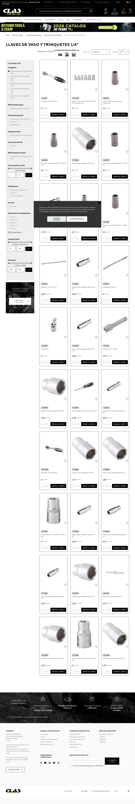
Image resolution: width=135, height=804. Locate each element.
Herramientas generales (77, 737)
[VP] (67, 55)
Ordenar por (87, 52)
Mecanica (73, 742)
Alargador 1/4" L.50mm (110, 349)
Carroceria (73, 747)
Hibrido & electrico (76, 744)
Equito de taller (75, 734)
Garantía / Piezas (123, 12)
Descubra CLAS (48, 2)
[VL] (74, 55)
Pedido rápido (106, 12)
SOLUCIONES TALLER (17, 35)
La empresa (44, 734)
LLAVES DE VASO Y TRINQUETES (53, 35)
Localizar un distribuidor (103, 2)
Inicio (8, 35)
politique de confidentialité (94, 766)
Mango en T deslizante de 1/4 (112, 596)
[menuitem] (14, 20)
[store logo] (12, 12)
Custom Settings (77, 219)
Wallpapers (102, 739)
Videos (42, 737)
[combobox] (64, 11)
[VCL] (60, 55)
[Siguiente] (127, 51)
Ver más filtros (16, 232)
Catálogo (102, 737)
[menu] (67, 20)
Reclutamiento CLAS (46, 744)
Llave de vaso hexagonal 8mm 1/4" (114, 472)
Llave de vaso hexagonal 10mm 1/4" (83, 163)
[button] (129, 2)
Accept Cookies (56, 219)
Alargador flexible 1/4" (110, 287)
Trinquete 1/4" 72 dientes (49, 101)
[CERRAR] (99, 203)
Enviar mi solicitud (20, 301)
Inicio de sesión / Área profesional (114, 13)
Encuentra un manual (106, 734)
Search (28, 175)
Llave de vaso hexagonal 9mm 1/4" (114, 658)
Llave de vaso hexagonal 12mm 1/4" (52, 658)
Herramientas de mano (77, 739)
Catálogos (102, 742)
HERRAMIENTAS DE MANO (33, 35)
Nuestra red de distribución (49, 739)
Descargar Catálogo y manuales (68, 2)
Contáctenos (87, 2)
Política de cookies (81, 211)
